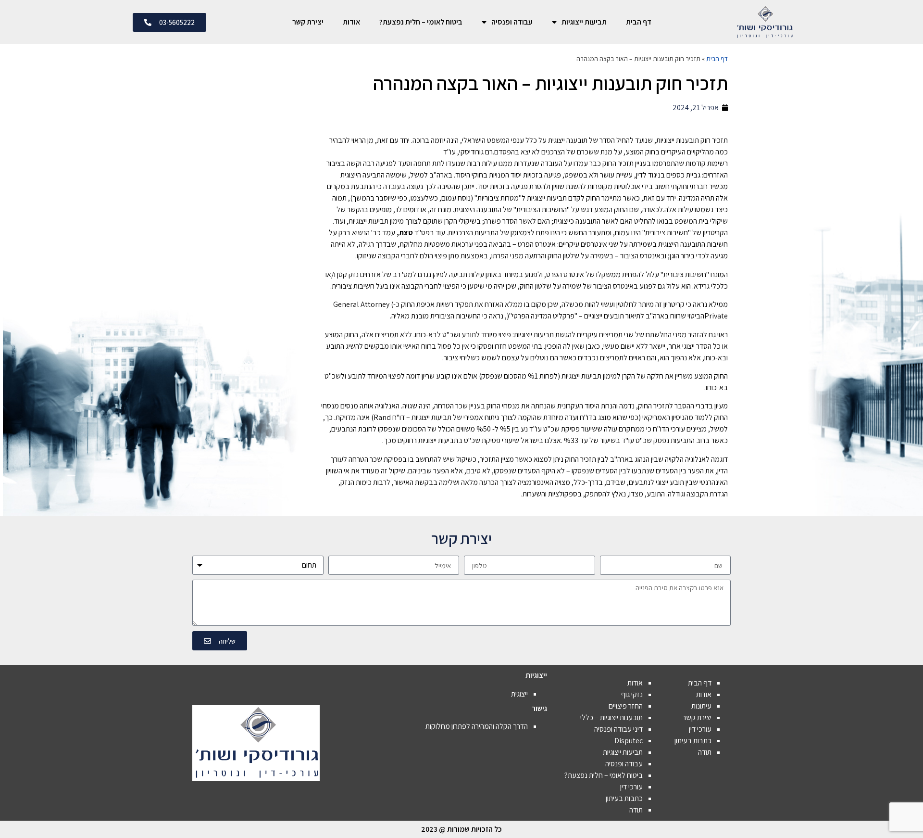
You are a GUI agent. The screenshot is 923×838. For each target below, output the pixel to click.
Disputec (628, 741)
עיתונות (701, 706)
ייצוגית (519, 694)
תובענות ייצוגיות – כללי (611, 717)
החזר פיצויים (626, 706)
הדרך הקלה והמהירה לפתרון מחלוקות (476, 726)
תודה (704, 752)
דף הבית (638, 22)
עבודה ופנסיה (512, 22)
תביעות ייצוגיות (584, 22)
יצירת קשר (308, 22)
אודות (351, 22)
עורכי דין (700, 729)
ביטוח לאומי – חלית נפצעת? (420, 22)
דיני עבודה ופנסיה (618, 729)
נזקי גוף (632, 694)
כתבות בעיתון (692, 741)
